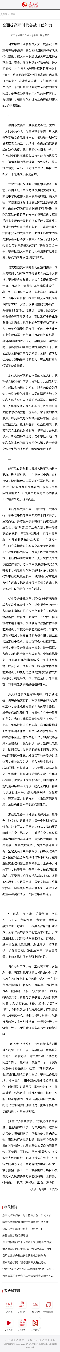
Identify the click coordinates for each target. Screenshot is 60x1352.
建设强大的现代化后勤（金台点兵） (22, 1228)
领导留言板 (48, 1312)
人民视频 (8, 1330)
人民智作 (35, 1330)
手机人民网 (35, 1312)
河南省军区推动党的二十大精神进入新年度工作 (29, 1275)
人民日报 (8, 1312)
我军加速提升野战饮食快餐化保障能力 (24, 1255)
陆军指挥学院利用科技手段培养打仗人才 (25, 1222)
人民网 (3, 14)
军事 (13, 14)
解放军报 (44, 35)
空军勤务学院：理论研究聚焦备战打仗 (24, 1262)
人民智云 (22, 1330)
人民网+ (21, 1312)
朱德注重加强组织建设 (15, 1235)
